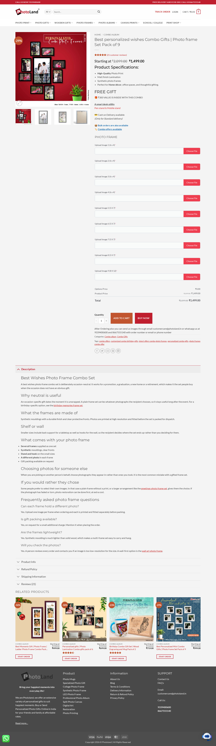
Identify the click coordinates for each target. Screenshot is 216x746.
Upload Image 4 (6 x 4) (110, 192)
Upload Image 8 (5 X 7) (110, 255)
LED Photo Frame (72, 694)
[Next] (84, 69)
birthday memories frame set (68, 405)
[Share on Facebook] (97, 350)
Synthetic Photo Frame (74, 690)
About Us (115, 679)
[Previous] (20, 69)
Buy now (143, 318)
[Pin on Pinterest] (112, 350)
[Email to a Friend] (107, 350)
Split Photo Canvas (72, 701)
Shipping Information (33, 576)
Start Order (24, 657)
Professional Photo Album (76, 697)
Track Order (162, 12)
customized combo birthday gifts (124, 341)
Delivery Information (120, 690)
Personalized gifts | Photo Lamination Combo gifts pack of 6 (77, 647)
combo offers (104, 341)
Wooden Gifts (63, 22)
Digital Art (68, 705)
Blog (112, 682)
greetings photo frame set (154, 488)
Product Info (28, 561)
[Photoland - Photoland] (27, 11)
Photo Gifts (42, 22)
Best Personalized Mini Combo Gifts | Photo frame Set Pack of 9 (171, 647)
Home (97, 35)
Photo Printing (70, 713)
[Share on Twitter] (102, 350)
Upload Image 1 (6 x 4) (110, 145)
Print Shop (172, 22)
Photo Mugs (69, 679)
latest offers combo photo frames (153, 341)
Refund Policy (29, 569)
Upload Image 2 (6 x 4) (110, 160)
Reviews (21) (28, 584)
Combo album (111, 35)
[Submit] (98, 11)
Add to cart (121, 318)
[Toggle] (18, 369)
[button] (192, 12)
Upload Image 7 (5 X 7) (110, 239)
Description (28, 369)
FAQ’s (161, 682)
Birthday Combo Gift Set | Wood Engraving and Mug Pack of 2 (124, 647)
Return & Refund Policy (122, 694)
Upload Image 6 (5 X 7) (110, 223)
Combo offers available (110, 129)
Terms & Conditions (120, 686)
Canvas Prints (129, 22)
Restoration (69, 709)
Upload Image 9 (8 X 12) (110, 270)
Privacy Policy (117, 697)
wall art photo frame (152, 550)
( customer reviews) (117, 55)
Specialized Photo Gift (74, 682)
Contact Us (163, 679)
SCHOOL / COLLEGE (153, 22)
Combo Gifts (122, 336)
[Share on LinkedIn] (118, 350)
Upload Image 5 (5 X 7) (110, 208)
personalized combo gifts (178, 341)
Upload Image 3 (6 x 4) (110, 176)
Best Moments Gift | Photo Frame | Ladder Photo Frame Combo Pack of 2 (31, 648)
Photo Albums (107, 22)
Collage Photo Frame (73, 686)
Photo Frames (85, 22)
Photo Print (22, 22)
